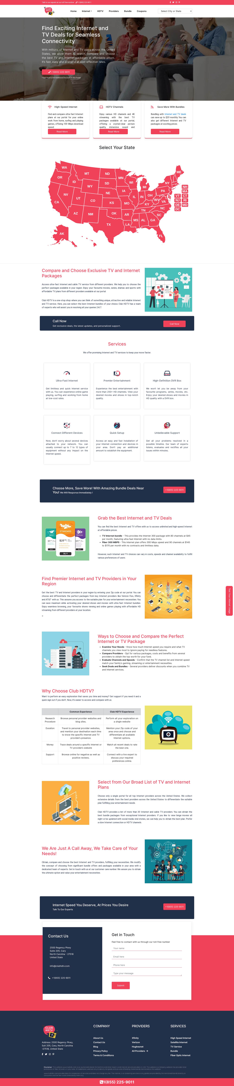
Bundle (127, 11)
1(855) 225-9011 (118, 1082)
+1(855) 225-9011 (84, 2)
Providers (114, 11)
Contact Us (99, 1042)
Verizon (136, 1042)
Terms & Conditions (103, 1055)
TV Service (176, 1046)
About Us (98, 1038)
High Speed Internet (180, 1038)
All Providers (138, 1051)
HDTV (100, 11)
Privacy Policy (100, 1051)
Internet (86, 11)
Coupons (142, 11)
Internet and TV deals (175, 114)
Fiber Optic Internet (180, 1055)
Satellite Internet (178, 1042)
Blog (95, 1046)
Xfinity (135, 1038)
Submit (120, 985)
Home (73, 11)
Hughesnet (137, 1046)
